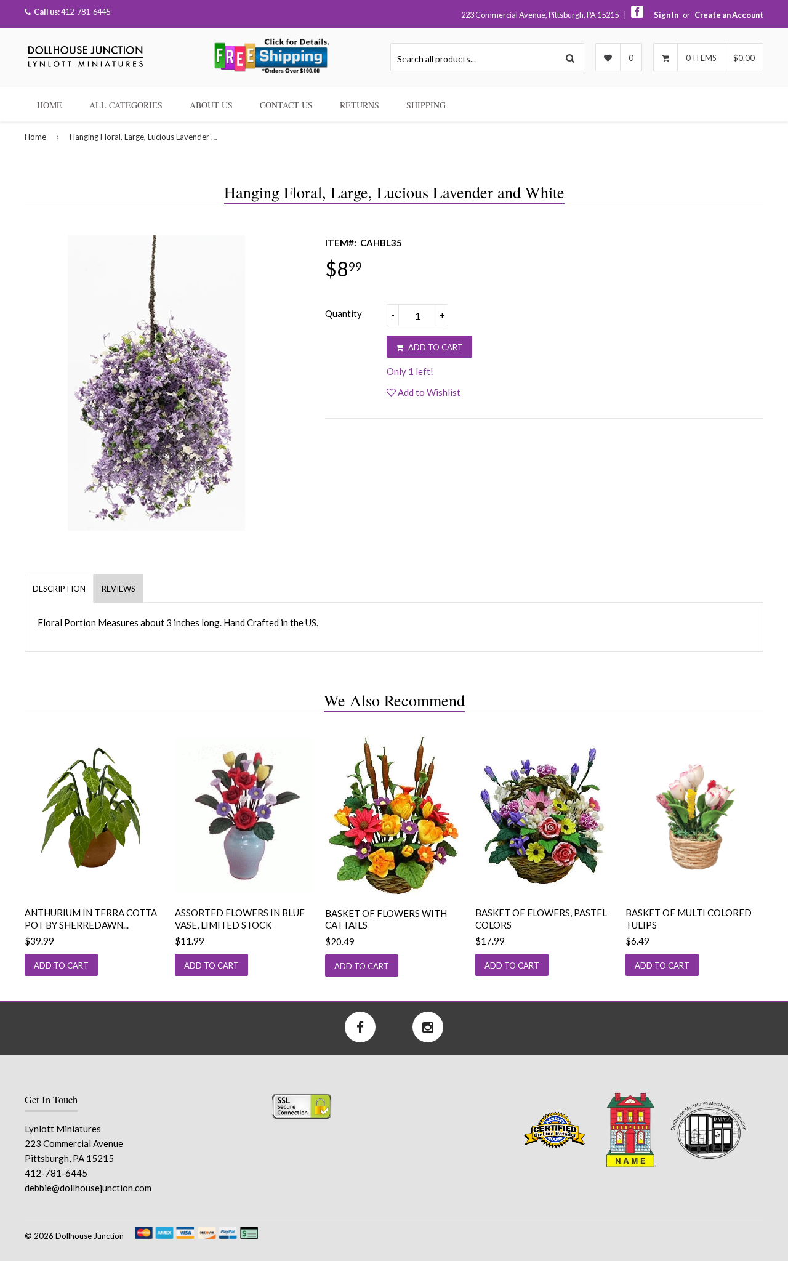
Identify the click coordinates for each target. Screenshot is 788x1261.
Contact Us (286, 105)
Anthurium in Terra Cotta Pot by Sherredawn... (91, 918)
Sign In (666, 15)
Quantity (343, 313)
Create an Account (728, 15)
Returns (359, 105)
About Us (211, 105)
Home (49, 105)
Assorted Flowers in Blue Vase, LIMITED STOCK (240, 918)
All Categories (126, 105)
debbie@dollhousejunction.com (88, 1187)
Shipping (426, 105)
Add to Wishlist (428, 392)
